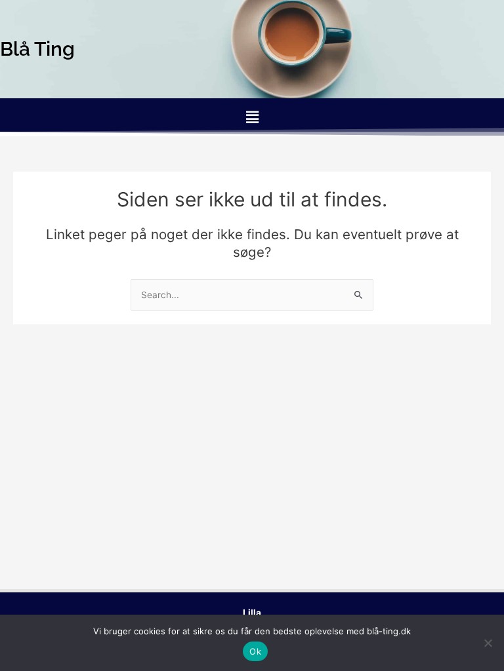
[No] (487, 642)
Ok (255, 651)
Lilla (252, 612)
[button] (252, 117)
